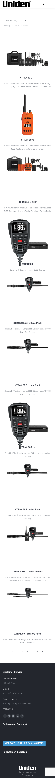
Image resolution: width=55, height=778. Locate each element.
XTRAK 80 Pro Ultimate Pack (27, 571)
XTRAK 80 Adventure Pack (27, 323)
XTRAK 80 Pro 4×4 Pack (27, 509)
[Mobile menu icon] (49, 4)
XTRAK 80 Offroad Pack (27, 385)
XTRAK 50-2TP (27, 77)
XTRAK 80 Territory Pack (27, 633)
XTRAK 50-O (27, 140)
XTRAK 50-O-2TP (27, 202)
